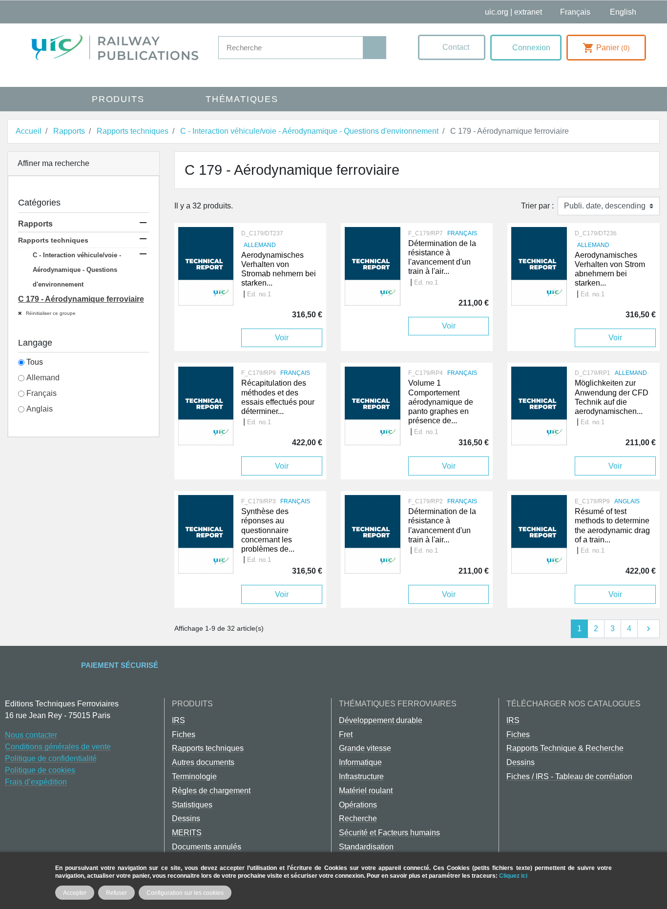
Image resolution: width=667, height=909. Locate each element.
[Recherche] (374, 48)
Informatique (360, 762)
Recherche (358, 818)
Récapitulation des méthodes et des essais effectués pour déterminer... (277, 397)
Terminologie (194, 776)
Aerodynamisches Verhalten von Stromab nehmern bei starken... (278, 269)
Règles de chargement (211, 790)
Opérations (358, 805)
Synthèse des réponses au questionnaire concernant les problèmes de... (267, 530)
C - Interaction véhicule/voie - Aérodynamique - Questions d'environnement (77, 269)
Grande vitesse (365, 748)
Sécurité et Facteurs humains (389, 832)
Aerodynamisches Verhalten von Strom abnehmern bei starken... (610, 269)
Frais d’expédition (36, 782)
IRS (178, 720)
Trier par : (537, 206)
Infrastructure (361, 776)
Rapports (35, 224)
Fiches (183, 734)
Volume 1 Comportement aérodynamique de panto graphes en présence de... (440, 402)
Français (41, 393)
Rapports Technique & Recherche (565, 748)
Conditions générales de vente (58, 747)
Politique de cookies (40, 770)
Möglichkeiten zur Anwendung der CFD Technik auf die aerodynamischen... (611, 397)
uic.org (496, 12)
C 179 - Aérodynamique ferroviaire (81, 299)
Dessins (186, 818)
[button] (451, 47)
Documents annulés (206, 847)
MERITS (187, 832)
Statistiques (192, 805)
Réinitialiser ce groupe (50, 313)
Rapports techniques (53, 240)
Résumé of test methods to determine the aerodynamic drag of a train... (612, 525)
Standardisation (366, 847)
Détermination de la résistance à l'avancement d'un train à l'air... (442, 257)
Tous (34, 362)
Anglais (39, 409)
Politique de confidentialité (51, 758)
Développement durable (380, 720)
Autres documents (203, 762)
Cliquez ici (513, 875)
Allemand (43, 377)
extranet (528, 12)
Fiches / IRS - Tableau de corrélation (569, 776)
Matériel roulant (366, 790)
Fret (346, 734)
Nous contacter (31, 735)
